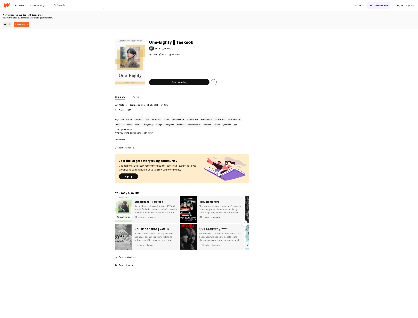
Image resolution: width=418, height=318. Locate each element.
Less (235, 124)
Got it (7, 24)
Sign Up (409, 5)
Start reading (179, 82)
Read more (120, 139)
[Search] (55, 5)
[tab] (120, 98)
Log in (399, 5)
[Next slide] (245, 223)
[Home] (7, 5)
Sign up (129, 176)
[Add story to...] (214, 82)
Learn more (21, 24)
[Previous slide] (119, 223)
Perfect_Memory (163, 48)
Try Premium (380, 5)
